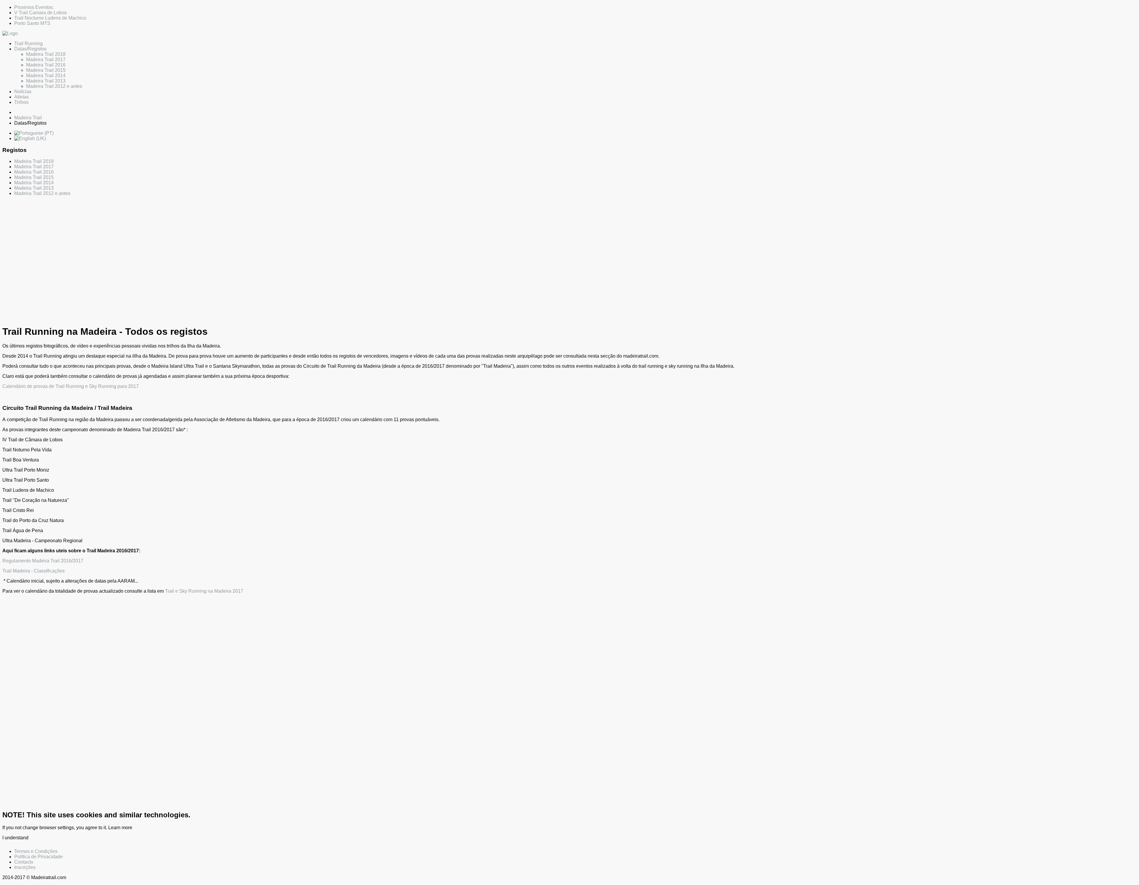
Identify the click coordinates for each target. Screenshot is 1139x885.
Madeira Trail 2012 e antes (54, 86)
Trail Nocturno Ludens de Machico (50, 17)
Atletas (21, 96)
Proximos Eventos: (34, 7)
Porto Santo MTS (32, 23)
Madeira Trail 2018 (46, 54)
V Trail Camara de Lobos (40, 12)
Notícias (22, 91)
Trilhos (21, 102)
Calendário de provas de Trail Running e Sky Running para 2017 (70, 386)
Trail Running (28, 43)
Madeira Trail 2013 (46, 80)
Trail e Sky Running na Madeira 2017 (204, 591)
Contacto (23, 862)
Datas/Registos (30, 48)
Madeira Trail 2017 (46, 59)
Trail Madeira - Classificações (33, 570)
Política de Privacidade (38, 856)
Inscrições (25, 867)
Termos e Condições (36, 851)
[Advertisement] (180, 252)
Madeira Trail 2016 (46, 64)
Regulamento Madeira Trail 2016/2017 (42, 560)
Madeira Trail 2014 (46, 75)
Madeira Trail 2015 (46, 70)
